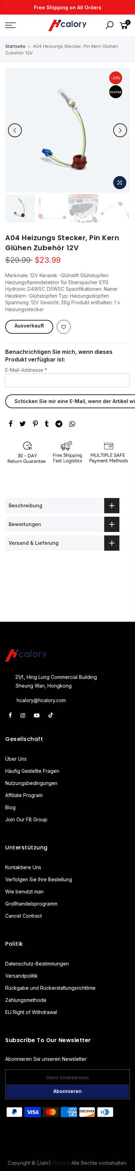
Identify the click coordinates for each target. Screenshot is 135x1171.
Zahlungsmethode (25, 1000)
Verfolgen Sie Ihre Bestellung (38, 879)
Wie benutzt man (24, 891)
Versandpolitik (21, 976)
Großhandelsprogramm (31, 904)
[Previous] (15, 130)
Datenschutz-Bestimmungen (37, 964)
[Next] (120, 130)
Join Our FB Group (26, 819)
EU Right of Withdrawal (31, 1012)
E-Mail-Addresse (26, 370)
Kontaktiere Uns (23, 867)
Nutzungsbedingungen (31, 783)
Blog (10, 807)
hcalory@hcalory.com (41, 700)
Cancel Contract (23, 916)
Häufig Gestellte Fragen (32, 771)
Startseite (15, 46)
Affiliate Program (24, 795)
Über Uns (16, 759)
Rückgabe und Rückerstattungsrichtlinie (50, 988)
